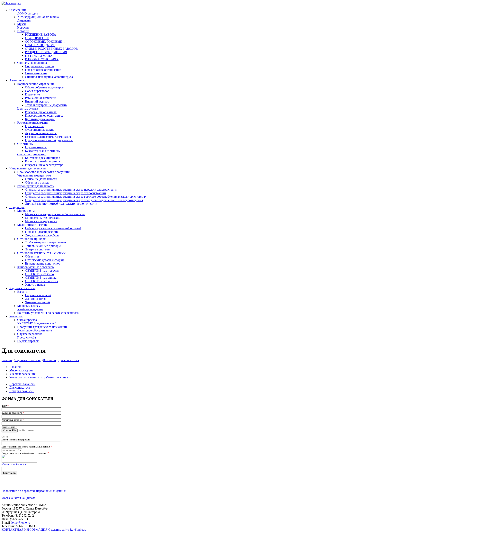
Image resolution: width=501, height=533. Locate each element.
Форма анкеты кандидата (18, 498)
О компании (17, 10)
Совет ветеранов (36, 73)
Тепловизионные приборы (43, 246)
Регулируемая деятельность (35, 186)
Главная (7, 360)
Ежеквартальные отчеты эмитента (48, 136)
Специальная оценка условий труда (49, 76)
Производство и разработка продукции (43, 172)
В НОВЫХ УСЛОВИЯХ (42, 59)
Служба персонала (29, 334)
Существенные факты (39, 129)
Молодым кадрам (29, 305)
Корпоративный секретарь (42, 161)
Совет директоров (37, 91)
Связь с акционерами (31, 154)
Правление (32, 94)
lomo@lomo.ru (20, 522)
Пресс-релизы (34, 126)
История (23, 31)
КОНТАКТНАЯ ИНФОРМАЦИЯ (25, 529)
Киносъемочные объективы (35, 267)
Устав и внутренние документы (46, 105)
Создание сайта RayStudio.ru (67, 529)
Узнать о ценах (35, 284)
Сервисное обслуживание (34, 330)
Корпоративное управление (35, 84)
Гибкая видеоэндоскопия (41, 231)
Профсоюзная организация (43, 69)
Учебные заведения (30, 309)
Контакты (16, 316)
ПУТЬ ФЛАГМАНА (38, 55)
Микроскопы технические (42, 217)
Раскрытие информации (33, 122)
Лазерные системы (37, 249)
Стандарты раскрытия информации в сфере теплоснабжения (65, 193)
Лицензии (24, 20)
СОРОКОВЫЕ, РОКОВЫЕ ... (45, 41)
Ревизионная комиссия (40, 98)
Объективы (32, 256)
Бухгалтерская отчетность (42, 150)
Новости (23, 27)
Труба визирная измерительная (46, 242)
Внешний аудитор (37, 101)
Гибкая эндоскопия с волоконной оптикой (53, 228)
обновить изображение (14, 464)
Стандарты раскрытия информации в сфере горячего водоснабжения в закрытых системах (85, 196)
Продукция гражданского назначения (42, 327)
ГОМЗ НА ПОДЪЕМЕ (40, 45)
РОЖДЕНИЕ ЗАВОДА (40, 34)
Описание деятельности (41, 179)
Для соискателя (35, 298)
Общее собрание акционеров (44, 87)
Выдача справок (28, 341)
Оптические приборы (31, 238)
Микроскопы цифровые (41, 221)
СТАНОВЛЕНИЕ (37, 38)
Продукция (16, 207)
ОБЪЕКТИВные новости (42, 270)
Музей (21, 24)
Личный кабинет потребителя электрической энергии (61, 203)
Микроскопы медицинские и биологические (55, 214)
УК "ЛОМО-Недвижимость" (36, 323)
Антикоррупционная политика (38, 17)
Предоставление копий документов (49, 140)
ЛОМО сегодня (27, 13)
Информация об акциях (41, 112)
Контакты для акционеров (42, 157)
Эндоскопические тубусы (42, 235)
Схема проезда (27, 319)
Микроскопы (26, 210)
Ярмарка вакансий (37, 302)
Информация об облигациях (44, 115)
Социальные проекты (39, 66)
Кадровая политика (22, 288)
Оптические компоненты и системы (41, 253)
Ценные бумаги (27, 108)
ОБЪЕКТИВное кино (39, 274)
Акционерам (17, 80)
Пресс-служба (26, 337)
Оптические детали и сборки (44, 260)
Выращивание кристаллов (42, 263)
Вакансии (23, 291)
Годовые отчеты (36, 147)
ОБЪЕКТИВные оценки (41, 277)
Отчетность (25, 143)
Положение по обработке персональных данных (34, 490)
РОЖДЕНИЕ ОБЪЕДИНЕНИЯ (46, 52)
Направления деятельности (27, 168)
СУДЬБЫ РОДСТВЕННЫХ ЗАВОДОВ (51, 48)
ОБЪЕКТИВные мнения (41, 281)
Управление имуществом (34, 175)
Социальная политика (32, 62)
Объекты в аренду (37, 182)
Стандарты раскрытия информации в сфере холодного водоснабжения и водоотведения (84, 200)
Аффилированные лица (41, 133)
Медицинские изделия (32, 224)
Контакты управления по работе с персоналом (48, 312)
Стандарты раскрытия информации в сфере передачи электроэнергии (71, 189)
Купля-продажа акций (40, 119)
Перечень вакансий (38, 295)
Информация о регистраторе (44, 165)
